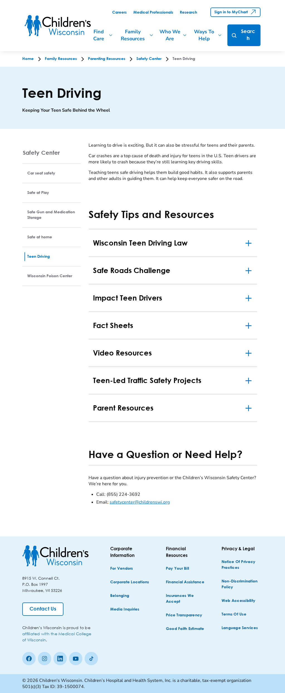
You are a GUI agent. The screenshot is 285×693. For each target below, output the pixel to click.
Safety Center (41, 152)
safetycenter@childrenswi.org (140, 502)
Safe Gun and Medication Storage (51, 215)
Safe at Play (38, 193)
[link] (119, 12)
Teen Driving (38, 257)
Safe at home (39, 237)
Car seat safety (41, 173)
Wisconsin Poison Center (49, 276)
